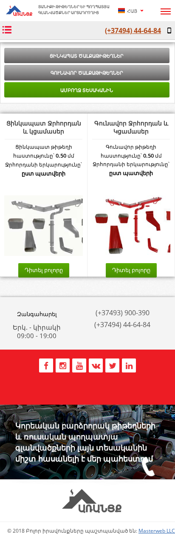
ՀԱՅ (131, 11)
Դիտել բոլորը (44, 270)
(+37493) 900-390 (123, 312)
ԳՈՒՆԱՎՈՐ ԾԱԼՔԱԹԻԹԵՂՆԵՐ (87, 72)
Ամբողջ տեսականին (86, 90)
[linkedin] (129, 365)
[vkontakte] (96, 365)
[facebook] (46, 365)
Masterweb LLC (156, 530)
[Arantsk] (19, 13)
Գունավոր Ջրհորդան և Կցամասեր (131, 127)
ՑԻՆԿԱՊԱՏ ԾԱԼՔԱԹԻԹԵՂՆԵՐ (87, 56)
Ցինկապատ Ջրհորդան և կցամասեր (43, 127)
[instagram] (63, 365)
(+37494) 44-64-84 (133, 30)
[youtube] (79, 365)
